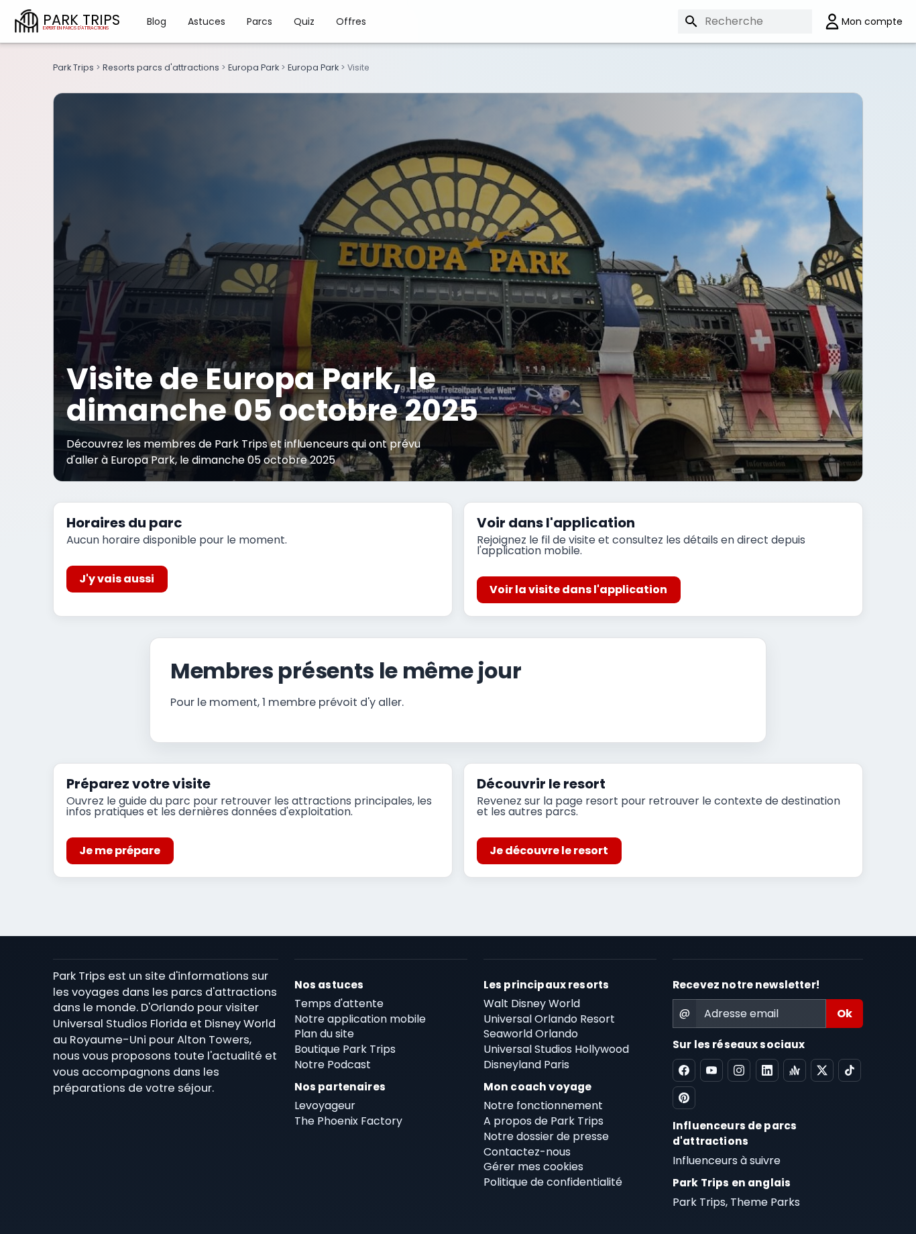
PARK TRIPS (81, 21)
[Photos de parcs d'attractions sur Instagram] (739, 1070)
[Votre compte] (857, 21)
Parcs (259, 21)
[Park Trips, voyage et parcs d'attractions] (26, 21)
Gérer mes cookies (533, 1166)
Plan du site (324, 1033)
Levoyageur (324, 1105)
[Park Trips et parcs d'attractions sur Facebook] (684, 1070)
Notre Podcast (332, 1064)
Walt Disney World (531, 1003)
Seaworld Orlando (530, 1033)
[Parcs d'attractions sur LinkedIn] (767, 1070)
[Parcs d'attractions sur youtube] (711, 1070)
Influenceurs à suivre (727, 1160)
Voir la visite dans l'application (578, 589)
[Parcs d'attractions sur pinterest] (684, 1097)
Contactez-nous (527, 1152)
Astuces (206, 21)
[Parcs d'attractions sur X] (822, 1070)
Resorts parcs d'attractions (161, 67)
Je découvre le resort (549, 850)
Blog (156, 21)
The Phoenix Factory (348, 1121)
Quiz (304, 21)
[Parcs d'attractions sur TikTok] (849, 1070)
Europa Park (253, 67)
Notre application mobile (360, 1019)
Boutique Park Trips (345, 1049)
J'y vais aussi (116, 578)
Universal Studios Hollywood (556, 1049)
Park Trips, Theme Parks (736, 1202)
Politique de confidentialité (552, 1182)
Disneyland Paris (526, 1064)
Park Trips (73, 67)
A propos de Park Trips (543, 1121)
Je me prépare (119, 850)
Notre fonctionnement (543, 1105)
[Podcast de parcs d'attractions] (794, 1070)
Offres (351, 21)
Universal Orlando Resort (549, 1019)
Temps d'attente (339, 1003)
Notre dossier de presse (546, 1136)
